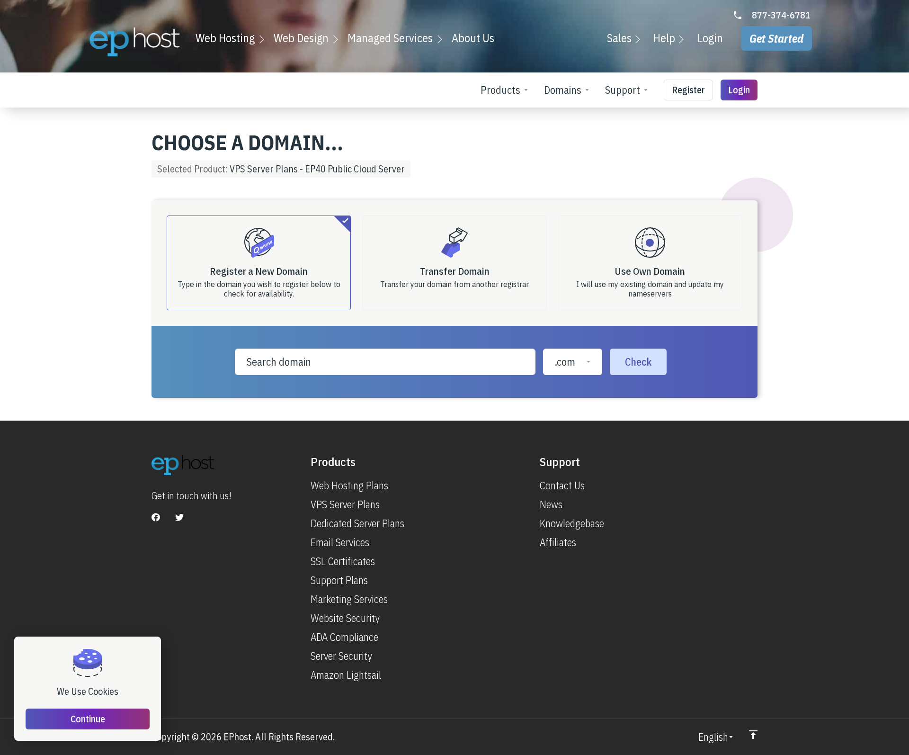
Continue (88, 718)
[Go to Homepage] (134, 41)
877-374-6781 (781, 15)
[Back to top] (753, 735)
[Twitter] (179, 517)
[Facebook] (156, 517)
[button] (572, 362)
